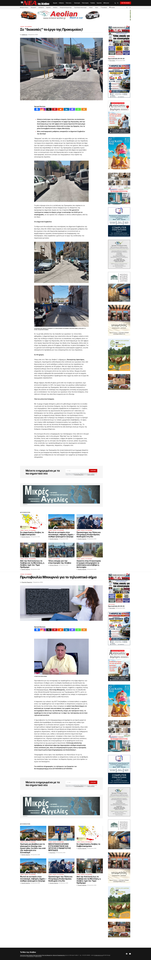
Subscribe (93, 470)
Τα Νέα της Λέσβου (28, 952)
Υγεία (96, 7)
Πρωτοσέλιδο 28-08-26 (116, 58)
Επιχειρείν (33, 7)
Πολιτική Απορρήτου (78, 474)
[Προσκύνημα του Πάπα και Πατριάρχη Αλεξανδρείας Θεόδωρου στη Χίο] (89, 521)
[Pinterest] (54, 109)
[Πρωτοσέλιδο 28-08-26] (119, 40)
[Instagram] (43, 109)
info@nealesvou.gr (98, 955)
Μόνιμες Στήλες (24, 7)
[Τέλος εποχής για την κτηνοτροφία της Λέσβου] (61, 550)
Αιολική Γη (41, 7)
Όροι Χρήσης (29, 955)
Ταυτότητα (23, 955)
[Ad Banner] (61, 494)
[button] (115, 3)
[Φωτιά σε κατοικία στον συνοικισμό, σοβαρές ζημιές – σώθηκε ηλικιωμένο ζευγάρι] (61, 521)
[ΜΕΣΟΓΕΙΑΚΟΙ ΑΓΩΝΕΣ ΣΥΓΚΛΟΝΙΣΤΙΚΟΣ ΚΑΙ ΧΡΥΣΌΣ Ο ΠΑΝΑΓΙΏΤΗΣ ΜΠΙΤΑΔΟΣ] (61, 833)
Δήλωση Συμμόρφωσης (59, 955)
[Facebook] (37, 109)
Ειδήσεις (22, 26)
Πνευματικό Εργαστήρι (66, 7)
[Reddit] (60, 109)
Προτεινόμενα (28, 26)
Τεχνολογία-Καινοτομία (80, 7)
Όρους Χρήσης (90, 474)
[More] (84, 109)
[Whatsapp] (78, 109)
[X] (49, 109)
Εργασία (48, 7)
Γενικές (22, 530)
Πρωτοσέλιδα (112, 56)
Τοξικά (91, 7)
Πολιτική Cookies (37, 955)
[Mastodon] (72, 109)
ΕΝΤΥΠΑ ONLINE (125, 2)
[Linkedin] (66, 109)
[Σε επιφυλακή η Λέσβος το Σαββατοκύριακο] (33, 521)
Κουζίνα (55, 7)
